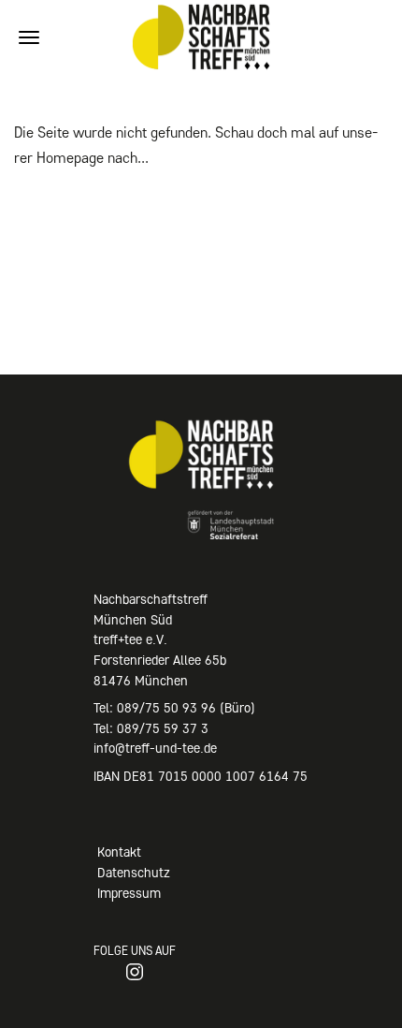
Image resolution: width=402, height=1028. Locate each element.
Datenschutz (133, 872)
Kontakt (119, 852)
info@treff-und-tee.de (155, 748)
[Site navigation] (29, 37)
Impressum (129, 893)
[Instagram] (134, 971)
